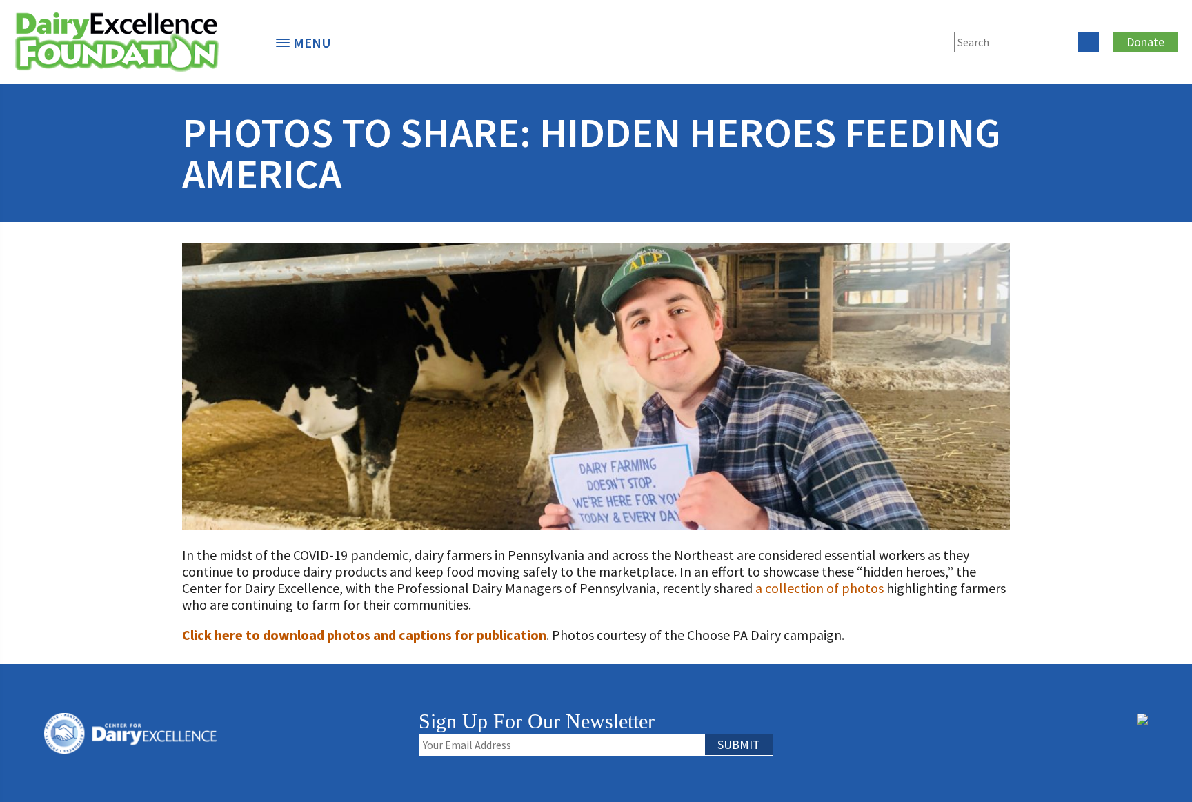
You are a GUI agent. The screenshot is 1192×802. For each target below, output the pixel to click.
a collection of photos (819, 588)
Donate (1145, 42)
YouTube (930, 40)
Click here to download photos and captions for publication (364, 634)
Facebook (839, 40)
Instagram (907, 40)
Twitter (862, 40)
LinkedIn (885, 40)
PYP (787, 40)
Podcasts (810, 40)
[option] (131, 42)
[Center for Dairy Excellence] (131, 42)
